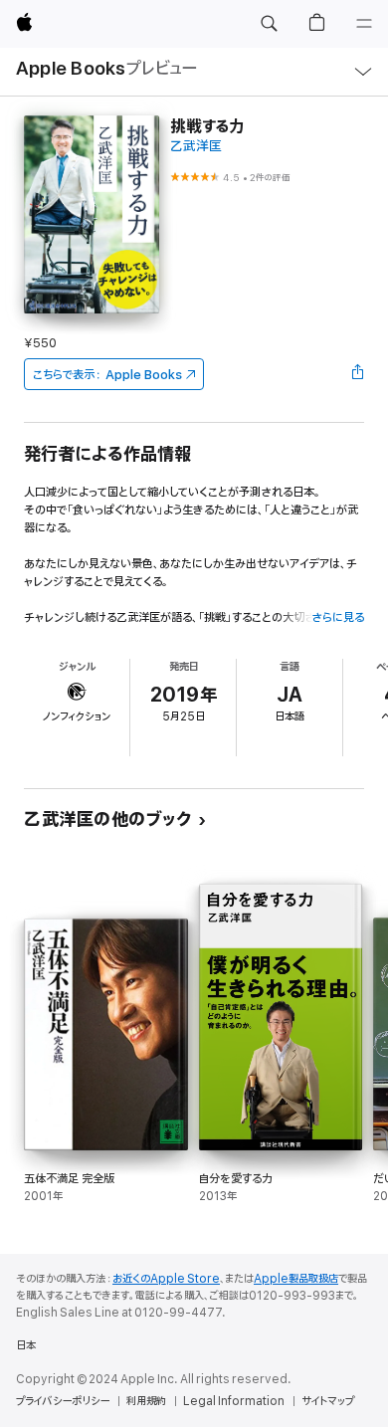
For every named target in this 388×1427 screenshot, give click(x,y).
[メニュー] (364, 24)
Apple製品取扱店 (296, 1279)
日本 (26, 1345)
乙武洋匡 (196, 146)
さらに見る (337, 617)
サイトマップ (327, 1401)
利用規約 (146, 1401)
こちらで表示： (107, 374)
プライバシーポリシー (62, 1401)
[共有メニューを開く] (358, 374)
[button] (268, 24)
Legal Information (234, 1401)
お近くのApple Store (166, 1279)
